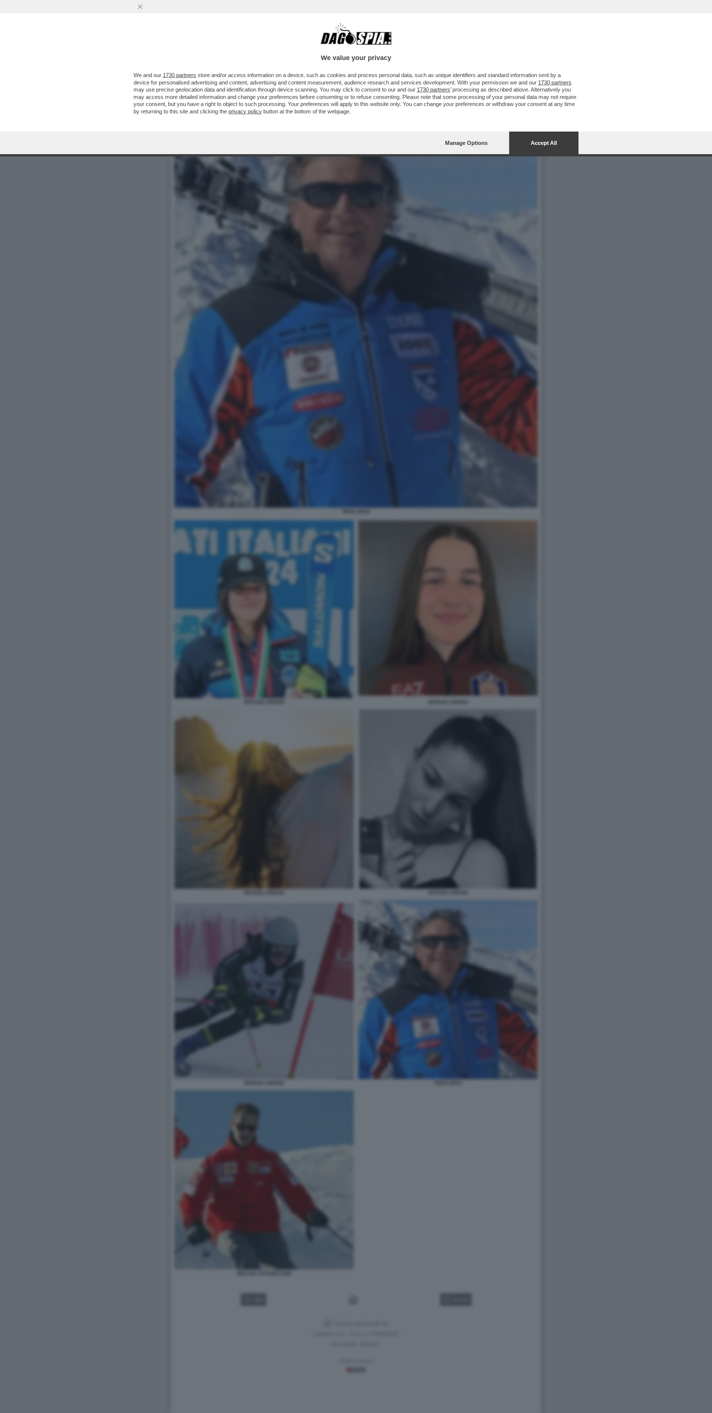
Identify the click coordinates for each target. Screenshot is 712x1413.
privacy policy (245, 111)
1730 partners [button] (179, 75)
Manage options (466, 143)
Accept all (544, 143)
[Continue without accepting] (140, 6)
